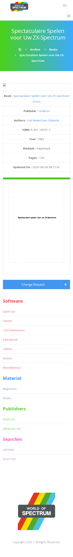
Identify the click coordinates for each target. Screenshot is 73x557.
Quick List (9, 311)
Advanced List (12, 428)
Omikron (44, 111)
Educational (10, 339)
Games (7, 321)
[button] (68, 16)
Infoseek (8, 450)
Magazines (10, 389)
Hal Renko (34, 120)
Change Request (33, 284)
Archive (35, 49)
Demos (7, 358)
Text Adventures (14, 330)
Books (53, 49)
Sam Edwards (50, 120)
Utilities (8, 349)
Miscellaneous (12, 367)
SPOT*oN (9, 459)
